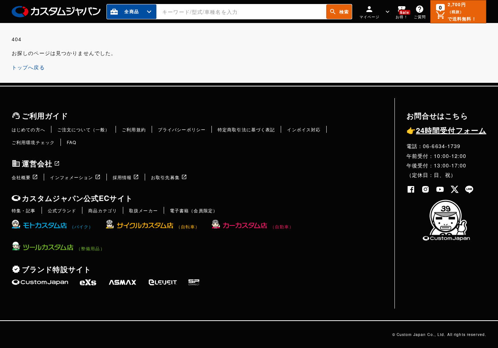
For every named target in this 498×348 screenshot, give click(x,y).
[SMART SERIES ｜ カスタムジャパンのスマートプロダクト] (40, 282)
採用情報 (122, 177)
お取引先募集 (165, 177)
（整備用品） (90, 248)
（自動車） (282, 226)
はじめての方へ (28, 129)
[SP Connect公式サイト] (193, 282)
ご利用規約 (134, 129)
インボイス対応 (303, 129)
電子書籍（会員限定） (194, 210)
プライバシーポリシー (182, 129)
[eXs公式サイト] (88, 282)
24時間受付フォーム (446, 130)
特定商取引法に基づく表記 (246, 129)
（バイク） (82, 226)
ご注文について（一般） (83, 129)
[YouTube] (440, 189)
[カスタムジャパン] (56, 12)
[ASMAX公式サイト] (122, 282)
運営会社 (37, 163)
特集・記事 (24, 210)
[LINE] (469, 189)
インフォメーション (71, 177)
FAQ (71, 142)
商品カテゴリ (102, 210)
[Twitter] (454, 189)
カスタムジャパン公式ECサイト (77, 198)
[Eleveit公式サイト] (163, 282)
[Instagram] (425, 189)
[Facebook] (410, 189)
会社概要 (21, 177)
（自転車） (188, 226)
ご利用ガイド (45, 115)
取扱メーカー (143, 210)
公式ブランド (62, 210)
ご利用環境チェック (33, 142)
